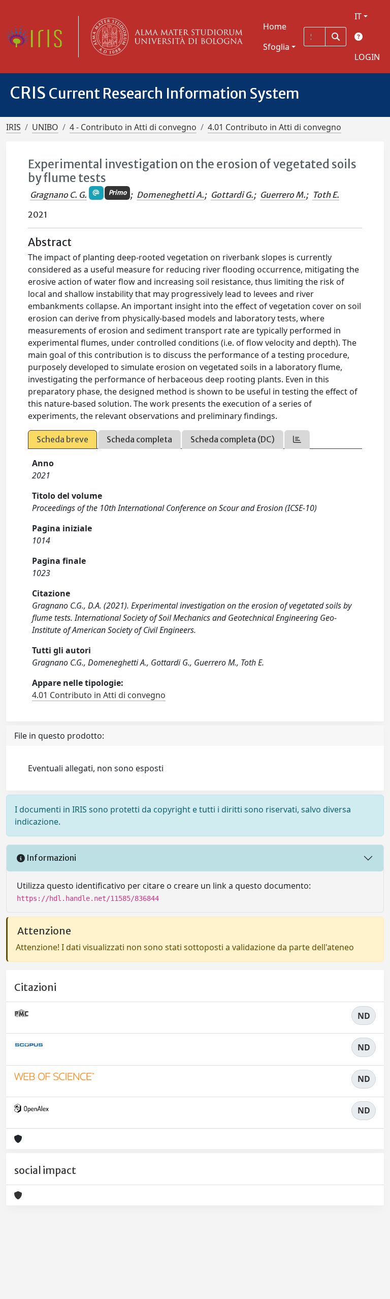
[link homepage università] (164, 36)
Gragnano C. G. (58, 195)
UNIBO (45, 127)
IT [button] (358, 16)
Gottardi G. (232, 195)
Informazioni (50, 858)
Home (274, 26)
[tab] (297, 439)
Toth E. (325, 195)
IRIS (13, 127)
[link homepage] (38, 36)
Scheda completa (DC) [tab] (232, 439)
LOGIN (367, 57)
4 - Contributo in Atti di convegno (133, 127)
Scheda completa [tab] (139, 439)
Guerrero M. (283, 195)
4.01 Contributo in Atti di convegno (274, 127)
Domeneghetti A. (170, 195)
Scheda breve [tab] (62, 439)
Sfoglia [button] (276, 46)
